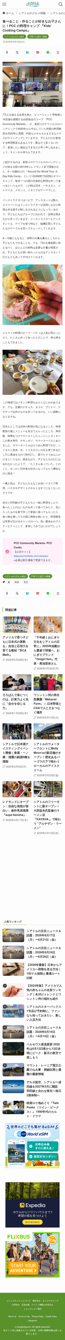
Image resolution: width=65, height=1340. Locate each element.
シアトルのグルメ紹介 (14, 36)
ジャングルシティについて (19, 1300)
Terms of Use (24, 1316)
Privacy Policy (37, 1316)
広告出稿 (26, 1304)
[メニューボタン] (4, 4)
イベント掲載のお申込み (42, 1304)
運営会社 (36, 1300)
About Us (12, 1316)
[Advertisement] (32, 880)
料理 (17, 582)
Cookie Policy (51, 1316)
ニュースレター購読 (33, 1308)
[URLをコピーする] (58, 52)
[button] (7, 52)
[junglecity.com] (32, 4)
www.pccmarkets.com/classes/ (31, 556)
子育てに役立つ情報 (38, 36)
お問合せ (16, 1304)
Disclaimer (32, 1320)
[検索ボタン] (60, 4)
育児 (26, 582)
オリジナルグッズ (50, 1300)
